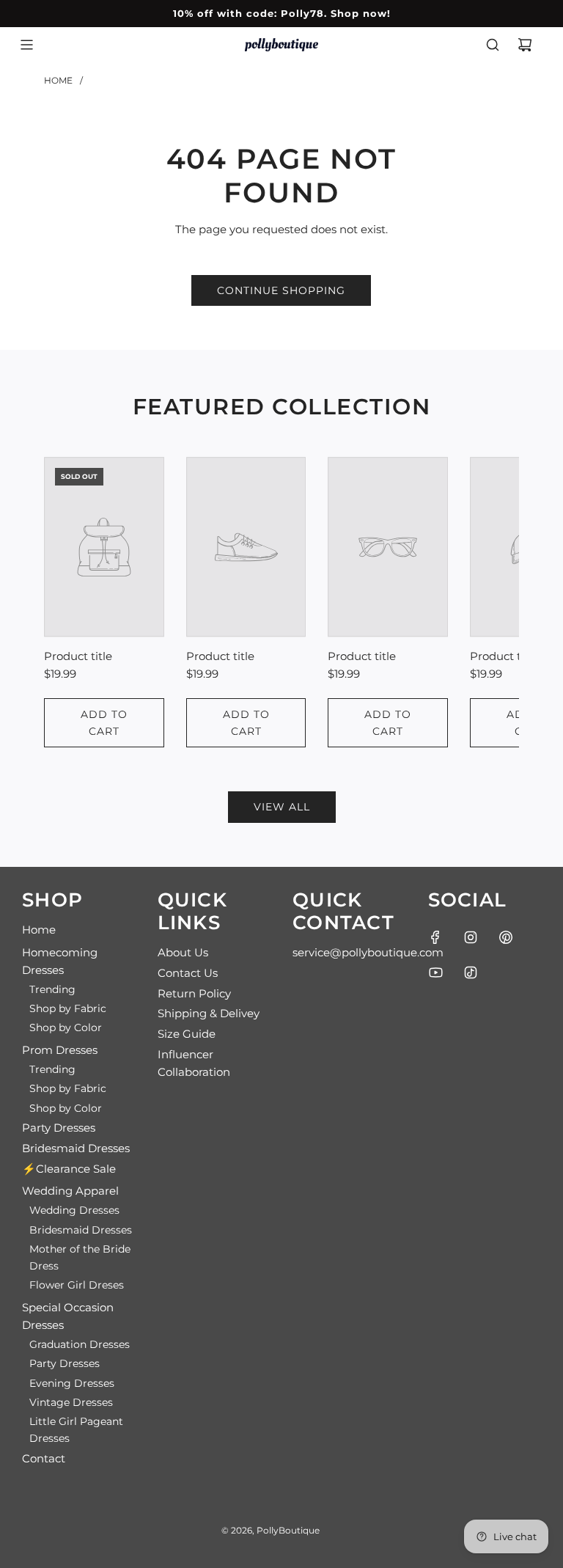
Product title (78, 656)
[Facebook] (435, 937)
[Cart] (525, 45)
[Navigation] (26, 45)
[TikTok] (471, 972)
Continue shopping (281, 290)
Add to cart (104, 722)
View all (282, 806)
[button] (71, 602)
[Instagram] (471, 937)
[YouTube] (435, 972)
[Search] (492, 45)
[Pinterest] (506, 937)
